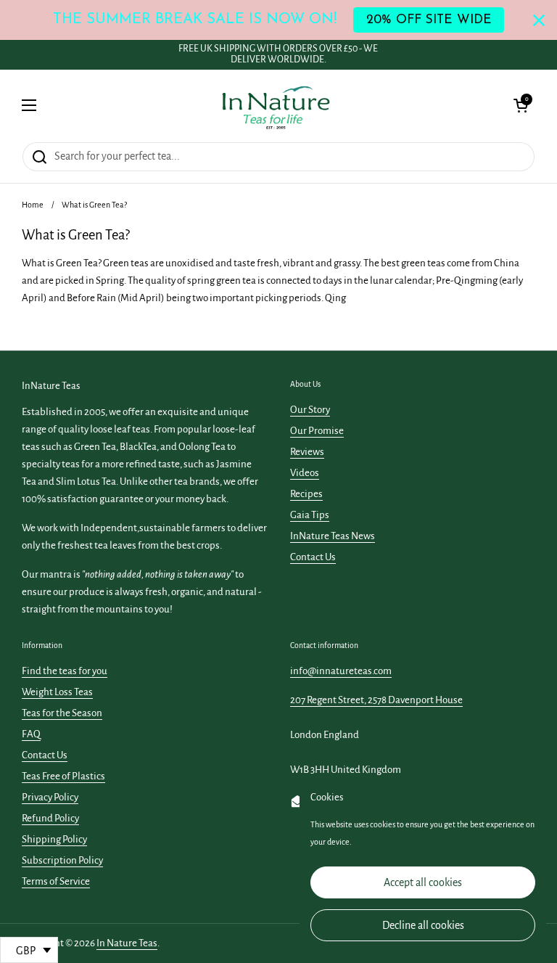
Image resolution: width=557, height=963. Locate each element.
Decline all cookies (423, 925)
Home (33, 204)
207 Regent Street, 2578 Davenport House (376, 699)
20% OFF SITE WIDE (429, 20)
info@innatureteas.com (341, 670)
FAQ (31, 734)
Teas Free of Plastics (63, 776)
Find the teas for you (64, 670)
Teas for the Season (62, 713)
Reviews (307, 451)
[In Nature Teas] (275, 106)
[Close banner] (539, 20)
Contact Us (313, 557)
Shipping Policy (54, 839)
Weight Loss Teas (57, 692)
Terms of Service (56, 881)
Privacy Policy (50, 797)
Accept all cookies (423, 882)
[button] (520, 105)
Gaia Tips (309, 514)
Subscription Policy (62, 860)
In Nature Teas (126, 943)
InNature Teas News (332, 535)
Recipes (306, 493)
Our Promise (317, 430)
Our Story (310, 409)
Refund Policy (50, 818)
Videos (304, 472)
